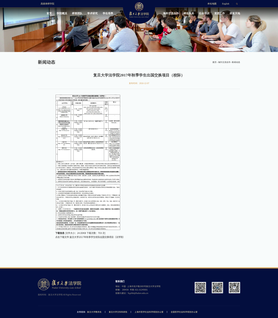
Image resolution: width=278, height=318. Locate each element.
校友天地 (235, 13)
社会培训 (204, 13)
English (225, 4)
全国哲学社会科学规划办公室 (184, 312)
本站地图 (212, 4)
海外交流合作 (171, 13)
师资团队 (77, 13)
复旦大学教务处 (94, 312)
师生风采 (189, 13)
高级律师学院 (47, 4)
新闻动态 (236, 62)
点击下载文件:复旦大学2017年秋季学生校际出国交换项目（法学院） (90, 237)
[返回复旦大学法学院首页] (139, 2)
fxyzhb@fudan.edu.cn (138, 293)
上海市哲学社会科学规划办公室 (149, 312)
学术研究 (92, 13)
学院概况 (62, 13)
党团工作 (219, 13)
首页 (49, 13)
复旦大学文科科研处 (118, 312)
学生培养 (108, 13)
